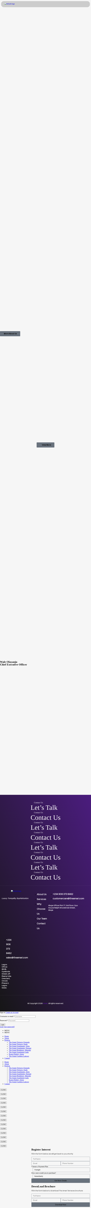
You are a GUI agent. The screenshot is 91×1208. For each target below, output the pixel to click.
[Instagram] (4, 913)
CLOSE (3, 1090)
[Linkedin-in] (21, 907)
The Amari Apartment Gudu (19, 1052)
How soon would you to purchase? (43, 1173)
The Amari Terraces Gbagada (19, 1042)
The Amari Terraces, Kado (18, 1044)
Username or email (7, 1016)
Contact (7, 1058)
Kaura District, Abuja (16, 1054)
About (6, 1038)
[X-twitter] (12, 907)
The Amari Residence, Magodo (20, 1050)
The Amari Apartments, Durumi (20, 1048)
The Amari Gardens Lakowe (19, 1056)
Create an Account (11, 1012)
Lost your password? (7, 1027)
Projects (7, 1040)
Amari (45, 1003)
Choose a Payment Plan (39, 1166)
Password (4, 1020)
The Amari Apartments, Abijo (19, 1046)
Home (6, 1036)
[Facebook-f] (4, 907)
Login (2, 1024)
